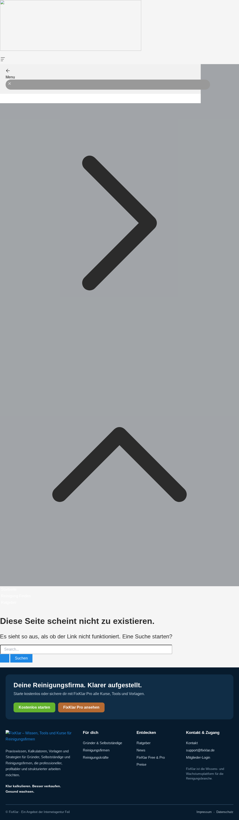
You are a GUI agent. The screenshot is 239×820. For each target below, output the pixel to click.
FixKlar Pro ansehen (81, 707)
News (141, 750)
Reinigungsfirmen (96, 750)
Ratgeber (144, 743)
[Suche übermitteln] (4, 658)
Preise (141, 764)
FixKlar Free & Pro (151, 757)
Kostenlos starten (34, 707)
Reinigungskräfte (96, 757)
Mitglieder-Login (198, 757)
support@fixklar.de (200, 750)
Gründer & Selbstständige (102, 743)
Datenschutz (224, 812)
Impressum (204, 812)
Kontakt (192, 743)
